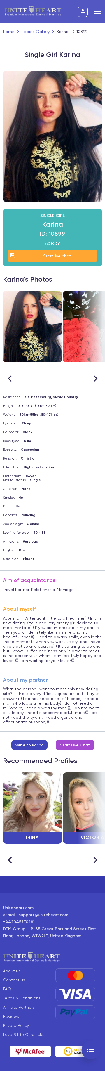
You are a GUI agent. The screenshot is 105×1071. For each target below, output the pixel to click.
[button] (95, 378)
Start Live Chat (75, 745)
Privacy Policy (16, 1025)
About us (11, 970)
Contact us (14, 980)
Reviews (11, 1016)
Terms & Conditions (22, 998)
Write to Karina (29, 745)
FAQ (7, 989)
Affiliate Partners (19, 1007)
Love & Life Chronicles (24, 1034)
